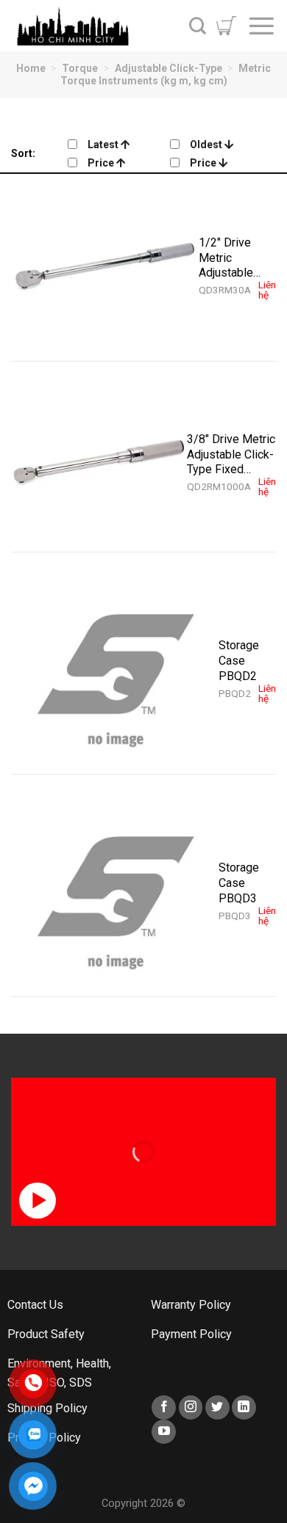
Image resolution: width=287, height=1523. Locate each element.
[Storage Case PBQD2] (115, 670)
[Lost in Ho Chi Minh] (84, 25)
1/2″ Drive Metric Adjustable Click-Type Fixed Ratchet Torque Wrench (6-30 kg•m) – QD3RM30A (237, 257)
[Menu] (261, 26)
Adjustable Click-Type (168, 68)
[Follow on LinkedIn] (244, 1407)
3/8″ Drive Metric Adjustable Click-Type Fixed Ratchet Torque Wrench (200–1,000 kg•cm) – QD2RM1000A (231, 454)
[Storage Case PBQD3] (115, 892)
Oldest (207, 144)
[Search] (197, 25)
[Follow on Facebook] (164, 1407)
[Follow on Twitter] (217, 1407)
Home (31, 68)
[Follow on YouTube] (164, 1432)
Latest (104, 144)
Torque (80, 68)
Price (102, 163)
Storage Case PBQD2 (239, 660)
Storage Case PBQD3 (239, 883)
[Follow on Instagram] (191, 1407)
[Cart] (226, 25)
